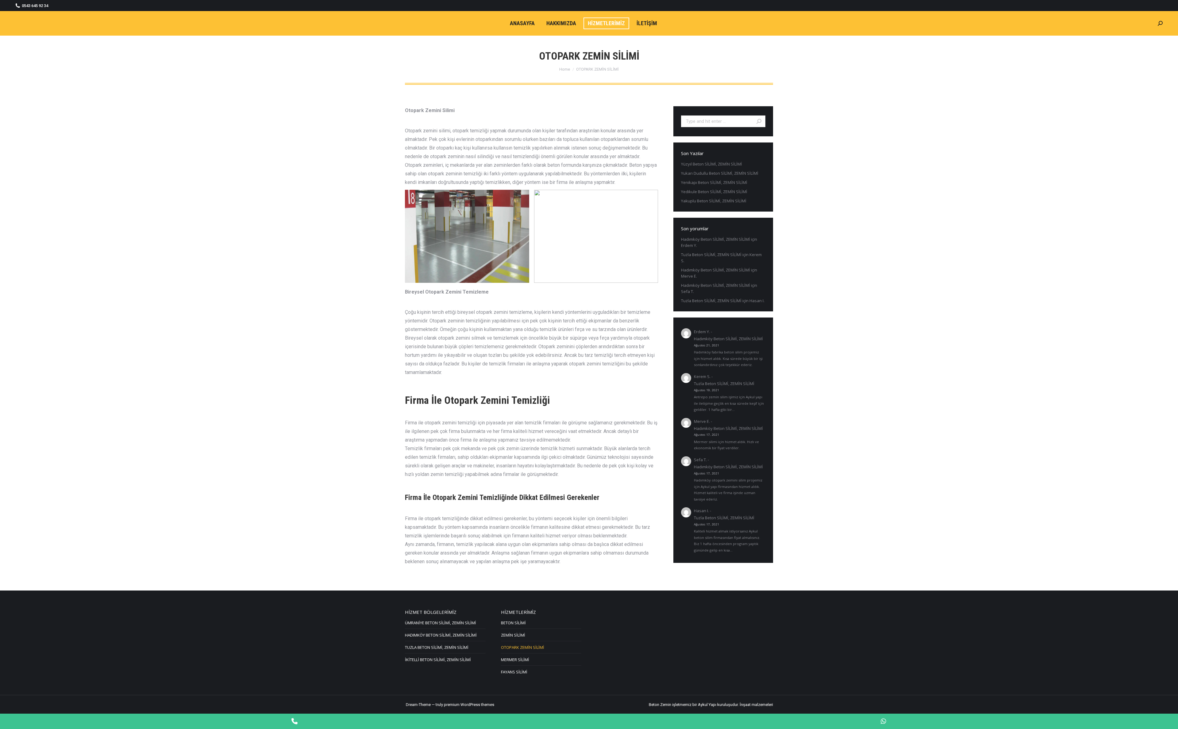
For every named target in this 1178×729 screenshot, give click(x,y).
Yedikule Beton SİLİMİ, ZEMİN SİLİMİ (714, 191)
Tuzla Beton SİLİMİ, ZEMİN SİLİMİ (711, 254)
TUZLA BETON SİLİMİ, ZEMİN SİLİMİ (436, 647)
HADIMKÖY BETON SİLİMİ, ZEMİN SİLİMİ (441, 635)
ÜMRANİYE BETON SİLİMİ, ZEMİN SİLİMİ (440, 623)
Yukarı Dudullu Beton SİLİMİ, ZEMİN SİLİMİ (719, 173)
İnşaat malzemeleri (756, 704)
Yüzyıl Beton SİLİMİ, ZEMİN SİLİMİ (711, 164)
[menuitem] (522, 23)
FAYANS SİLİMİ (514, 672)
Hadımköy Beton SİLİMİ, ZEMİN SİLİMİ (715, 239)
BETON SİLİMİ (513, 623)
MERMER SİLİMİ (515, 659)
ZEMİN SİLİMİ (513, 635)
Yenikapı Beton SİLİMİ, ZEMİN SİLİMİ (714, 182)
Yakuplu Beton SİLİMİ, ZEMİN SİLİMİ (713, 201)
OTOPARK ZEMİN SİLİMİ (522, 647)
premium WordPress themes (469, 704)
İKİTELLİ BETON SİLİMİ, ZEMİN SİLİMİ (438, 659)
